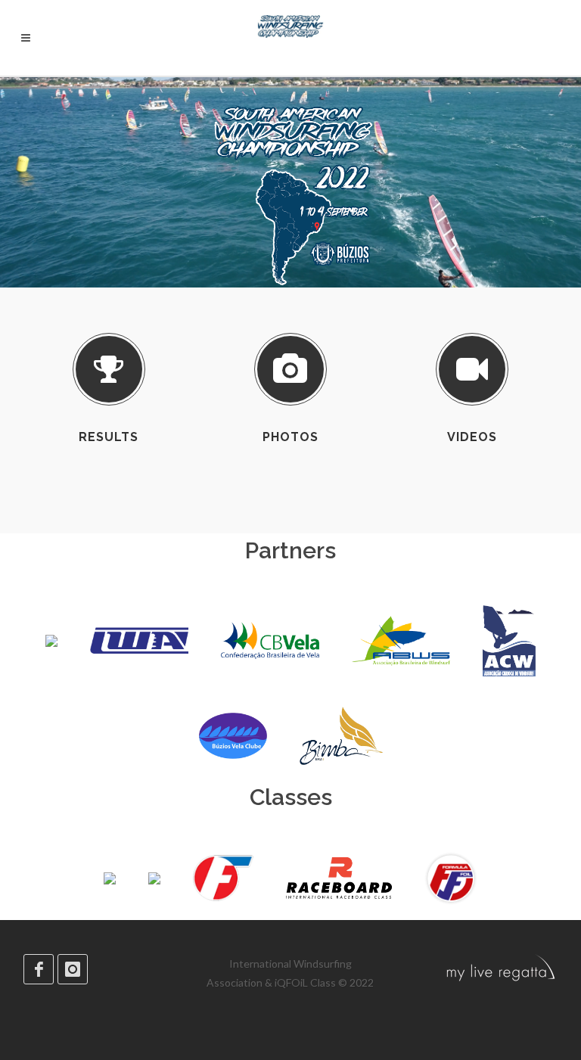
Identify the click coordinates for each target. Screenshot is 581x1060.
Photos (290, 437)
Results (108, 437)
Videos (472, 437)
